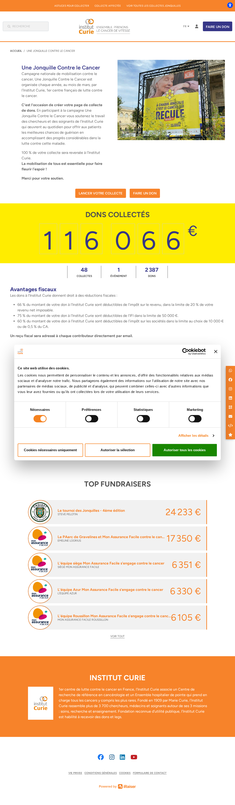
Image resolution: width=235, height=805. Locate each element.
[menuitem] (72, 5)
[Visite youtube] (134, 757)
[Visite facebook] (101, 757)
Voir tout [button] (117, 636)
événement (118, 272)
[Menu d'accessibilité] (230, 5)
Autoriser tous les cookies (185, 450)
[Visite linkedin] (122, 757)
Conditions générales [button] (100, 773)
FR (185, 26)
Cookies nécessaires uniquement (50, 450)
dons (151, 272)
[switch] (91, 418)
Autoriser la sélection (118, 450)
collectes (84, 272)
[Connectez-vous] (196, 26)
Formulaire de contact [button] (150, 773)
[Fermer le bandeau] (215, 351)
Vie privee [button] (75, 773)
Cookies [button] (125, 773)
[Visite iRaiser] (117, 786)
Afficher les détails (193, 435)
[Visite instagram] (112, 757)
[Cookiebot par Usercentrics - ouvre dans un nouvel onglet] (185, 351)
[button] (230, 370)
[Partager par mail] (230, 416)
